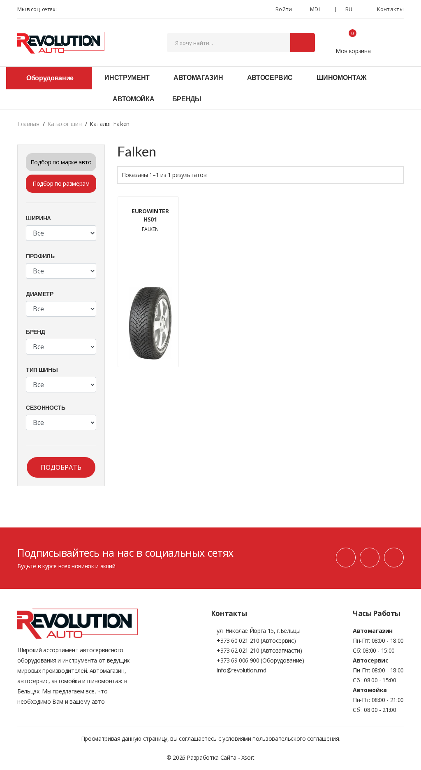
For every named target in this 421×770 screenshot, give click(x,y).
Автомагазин (198, 77)
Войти (283, 9)
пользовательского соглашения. (296, 738)
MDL (315, 9)
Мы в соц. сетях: (36, 9)
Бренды (186, 99)
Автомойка (133, 99)
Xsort (247, 757)
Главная (28, 124)
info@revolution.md (241, 670)
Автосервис (270, 77)
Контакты (390, 9)
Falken (150, 229)
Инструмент (127, 77)
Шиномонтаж (341, 77)
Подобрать (61, 467)
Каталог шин (64, 124)
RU (349, 9)
